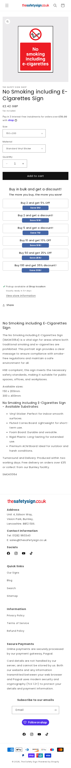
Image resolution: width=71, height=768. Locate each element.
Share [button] (10, 305)
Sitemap (12, 596)
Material (7, 141)
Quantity (7, 157)
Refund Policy (15, 631)
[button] (7, 5)
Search (11, 588)
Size (5, 126)
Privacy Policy (15, 615)
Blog (9, 580)
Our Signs (13, 572)
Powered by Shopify (48, 761)
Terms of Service (18, 623)
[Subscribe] (55, 710)
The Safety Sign (29, 761)
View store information (21, 295)
